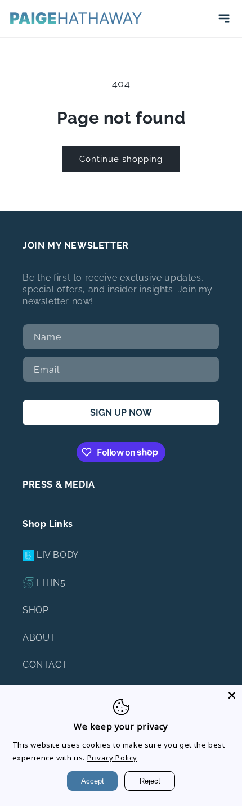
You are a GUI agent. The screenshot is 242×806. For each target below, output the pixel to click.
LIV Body (58, 555)
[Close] (231, 695)
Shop (35, 610)
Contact (45, 664)
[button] (224, 18)
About (39, 637)
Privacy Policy (112, 758)
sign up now (121, 412)
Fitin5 (51, 582)
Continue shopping (121, 159)
